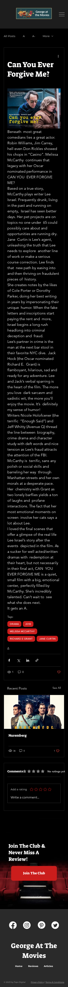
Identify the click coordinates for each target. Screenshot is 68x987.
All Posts (9, 36)
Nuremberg (17, 735)
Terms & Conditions (55, 982)
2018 (28, 623)
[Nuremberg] (34, 712)
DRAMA (14, 623)
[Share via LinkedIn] (27, 660)
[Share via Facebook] (9, 660)
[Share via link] (37, 660)
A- (33, 36)
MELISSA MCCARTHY (22, 631)
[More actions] (58, 56)
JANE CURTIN (47, 638)
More (46, 36)
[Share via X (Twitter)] (18, 660)
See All (57, 688)
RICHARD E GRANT (21, 638)
